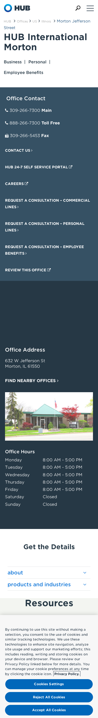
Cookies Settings (49, 684)
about (15, 573)
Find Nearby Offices (31, 380)
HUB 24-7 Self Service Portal (37, 167)
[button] (77, 8)
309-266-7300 (25, 110)
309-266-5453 (25, 135)
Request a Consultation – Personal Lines (44, 227)
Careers (15, 184)
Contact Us (18, 150)
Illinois (46, 21)
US (34, 21)
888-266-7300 (25, 123)
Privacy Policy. (66, 674)
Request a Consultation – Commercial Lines (47, 203)
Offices (22, 21)
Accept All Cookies (49, 710)
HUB (7, 21)
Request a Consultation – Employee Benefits (44, 250)
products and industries (39, 584)
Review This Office (26, 270)
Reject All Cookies (49, 697)
